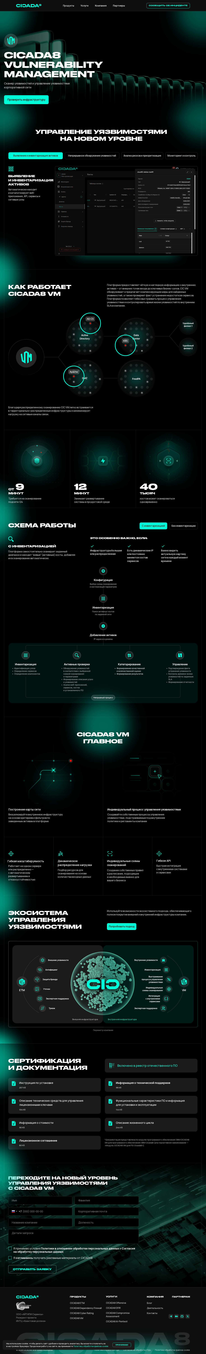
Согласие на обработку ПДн (137, 1350)
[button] (168, 5)
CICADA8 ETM (77, 1303)
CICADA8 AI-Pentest (117, 1321)
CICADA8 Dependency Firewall (86, 1308)
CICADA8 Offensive (116, 1302)
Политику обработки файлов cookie (90, 1346)
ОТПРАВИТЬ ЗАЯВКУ (32, 1269)
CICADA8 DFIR (113, 1307)
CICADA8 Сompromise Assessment (118, 1314)
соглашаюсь (24, 1258)
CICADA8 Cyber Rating (82, 1313)
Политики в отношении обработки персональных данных (80, 1248)
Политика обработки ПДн (106, 1350)
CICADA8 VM (76, 1318)
